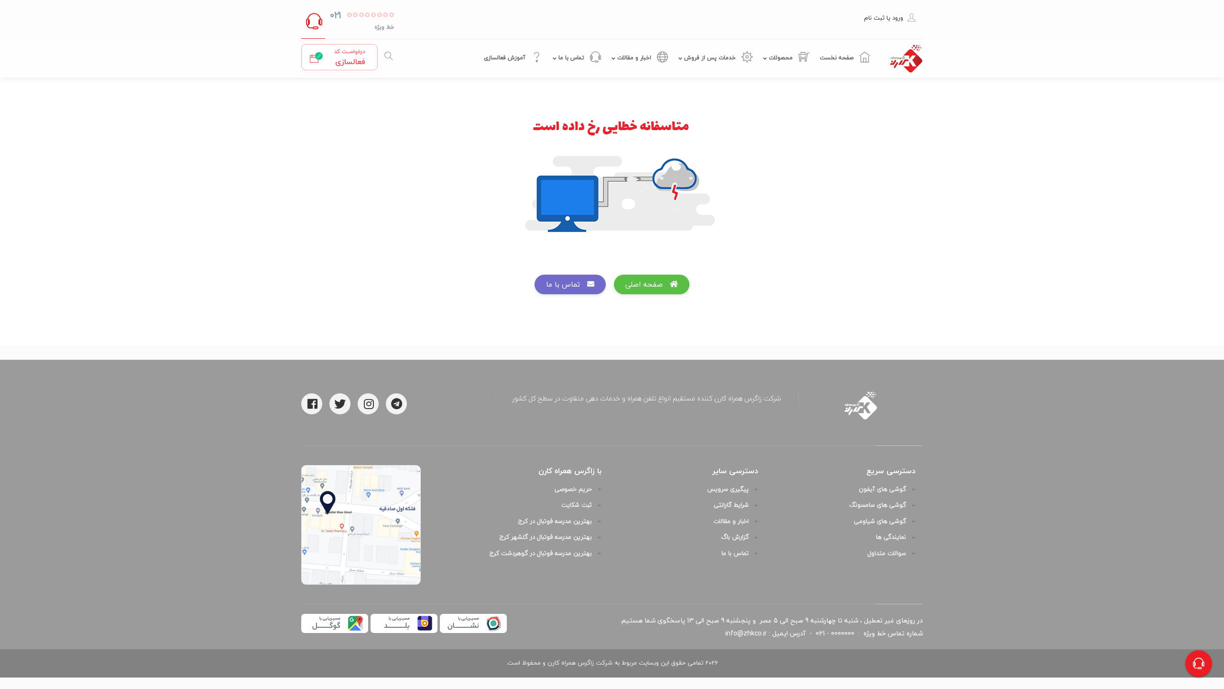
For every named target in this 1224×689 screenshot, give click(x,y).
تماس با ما (571, 58)
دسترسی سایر (735, 471)
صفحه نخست (837, 58)
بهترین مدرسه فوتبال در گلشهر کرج (546, 537)
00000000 (368, 14)
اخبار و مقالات (634, 58)
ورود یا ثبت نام (883, 17)
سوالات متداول (886, 553)
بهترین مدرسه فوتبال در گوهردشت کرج (541, 553)
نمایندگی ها (891, 537)
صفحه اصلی (647, 284)
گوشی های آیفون (882, 489)
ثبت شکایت (576, 505)
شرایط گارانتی (731, 505)
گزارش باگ (735, 537)
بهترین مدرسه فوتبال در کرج (555, 521)
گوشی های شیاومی (880, 521)
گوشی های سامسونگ (877, 505)
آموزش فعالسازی (505, 58)
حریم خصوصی (573, 489)
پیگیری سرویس (728, 489)
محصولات (781, 58)
